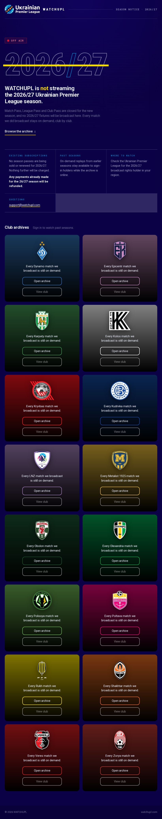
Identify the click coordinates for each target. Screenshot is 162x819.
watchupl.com (149, 811)
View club (42, 291)
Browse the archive (20, 131)
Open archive (42, 281)
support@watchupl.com (24, 205)
